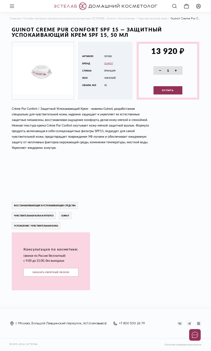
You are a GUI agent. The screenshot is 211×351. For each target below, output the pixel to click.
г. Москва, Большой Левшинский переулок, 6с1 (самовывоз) (61, 323)
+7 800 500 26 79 (132, 323)
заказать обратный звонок (50, 272)
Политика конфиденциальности (182, 345)
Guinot (108, 63)
